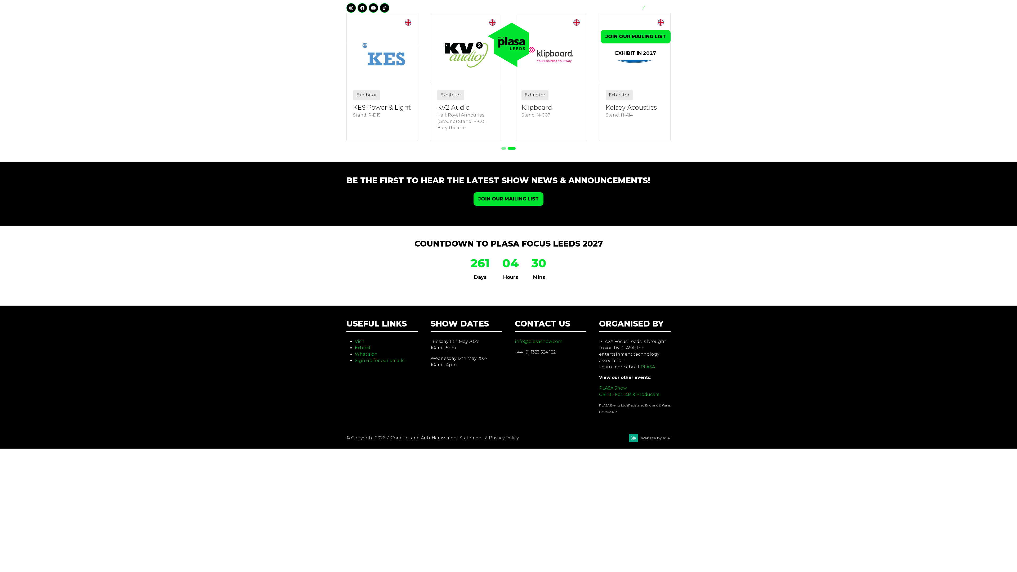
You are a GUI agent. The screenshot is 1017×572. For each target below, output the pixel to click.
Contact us (658, 7)
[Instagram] (351, 8)
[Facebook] (362, 8)
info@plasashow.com (539, 341)
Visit (359, 341)
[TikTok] (384, 8)
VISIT (427, 82)
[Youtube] (373, 8)
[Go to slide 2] (512, 148)
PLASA (648, 366)
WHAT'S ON (492, 82)
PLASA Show (613, 388)
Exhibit (363, 347)
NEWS (570, 82)
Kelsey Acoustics (631, 107)
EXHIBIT (456, 82)
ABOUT (594, 82)
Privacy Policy (504, 437)
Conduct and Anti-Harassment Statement (437, 437)
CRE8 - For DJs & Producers (629, 394)
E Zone (633, 7)
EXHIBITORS (534, 82)
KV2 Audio (453, 107)
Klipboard (536, 107)
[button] (636, 36)
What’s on (366, 354)
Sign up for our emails (379, 360)
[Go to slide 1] (503, 148)
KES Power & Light (382, 107)
